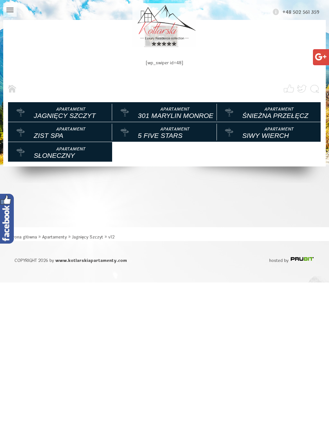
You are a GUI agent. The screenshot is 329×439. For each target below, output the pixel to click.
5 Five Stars (160, 135)
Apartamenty (54, 237)
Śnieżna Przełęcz (275, 115)
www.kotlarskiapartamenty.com (91, 260)
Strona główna (22, 237)
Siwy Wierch (265, 135)
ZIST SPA (48, 135)
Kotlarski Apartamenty (164, 25)
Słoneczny (54, 155)
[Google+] (321, 54)
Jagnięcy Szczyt (65, 115)
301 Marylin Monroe (175, 115)
